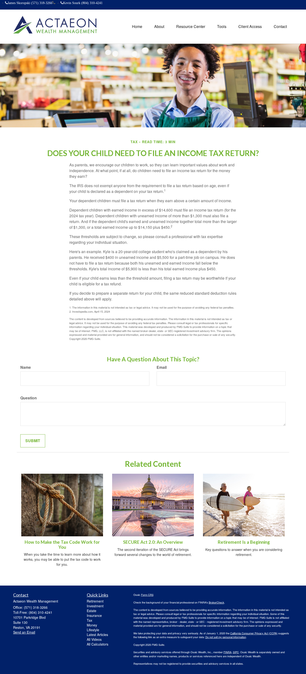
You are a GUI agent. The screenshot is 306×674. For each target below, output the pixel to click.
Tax (89, 620)
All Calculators (97, 644)
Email (162, 367)
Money (92, 625)
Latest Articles (97, 634)
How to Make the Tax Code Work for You (62, 544)
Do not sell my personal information (225, 637)
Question (28, 398)
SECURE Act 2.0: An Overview (153, 542)
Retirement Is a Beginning (244, 542)
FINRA (227, 652)
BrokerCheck (216, 602)
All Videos (94, 639)
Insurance (94, 615)
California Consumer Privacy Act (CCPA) (254, 633)
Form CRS (147, 595)
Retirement (95, 601)
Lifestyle (93, 629)
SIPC (236, 652)
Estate (91, 610)
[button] (159, 26)
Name (25, 367)
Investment (95, 605)
